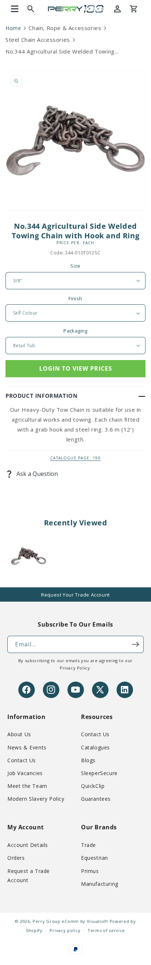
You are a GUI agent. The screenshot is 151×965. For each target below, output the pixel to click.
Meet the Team (27, 785)
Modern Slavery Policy (36, 798)
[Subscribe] (135, 644)
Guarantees (96, 798)
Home (13, 28)
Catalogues (95, 747)
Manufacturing (99, 883)
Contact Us (21, 760)
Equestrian (94, 857)
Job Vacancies (25, 773)
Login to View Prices (75, 368)
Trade (88, 844)
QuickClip (92, 785)
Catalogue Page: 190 (75, 458)
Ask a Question (36, 474)
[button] (15, 9)
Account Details (27, 844)
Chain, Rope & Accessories (65, 28)
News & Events (27, 747)
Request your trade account (75, 594)
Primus (90, 870)
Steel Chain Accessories (37, 39)
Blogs (88, 760)
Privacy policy (64, 930)
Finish (75, 298)
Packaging (75, 330)
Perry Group (46, 921)
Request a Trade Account (28, 875)
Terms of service (106, 930)
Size (75, 266)
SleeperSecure (99, 773)
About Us (19, 734)
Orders (16, 857)
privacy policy (75, 668)
